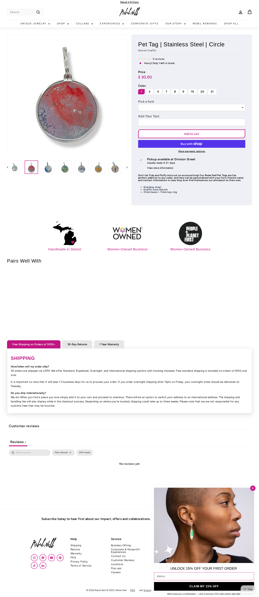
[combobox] (25, 12)
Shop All (231, 23)
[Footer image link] (48, 544)
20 (202, 91)
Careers (116, 572)
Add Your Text (148, 116)
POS (132, 590)
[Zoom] (67, 95)
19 (192, 91)
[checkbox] (84, 452)
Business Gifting (121, 545)
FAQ (73, 557)
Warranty (76, 553)
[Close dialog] (252, 488)
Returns (75, 549)
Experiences (110, 23)
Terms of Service (80, 565)
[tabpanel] (129, 475)
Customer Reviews (122, 560)
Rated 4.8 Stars (129, 2)
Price (141, 72)
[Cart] (249, 12)
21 (212, 91)
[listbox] (191, 107)
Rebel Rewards (205, 23)
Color (142, 85)
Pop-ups (116, 568)
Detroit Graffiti (147, 50)
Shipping (75, 545)
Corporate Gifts (144, 23)
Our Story (174, 23)
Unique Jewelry (33, 23)
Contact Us (118, 556)
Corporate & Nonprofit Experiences (125, 551)
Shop (61, 23)
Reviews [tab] (18, 442)
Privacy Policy (79, 561)
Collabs (83, 23)
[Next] (125, 167)
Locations (117, 564)
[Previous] (9, 167)
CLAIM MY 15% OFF (204, 586)
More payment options (191, 151)
